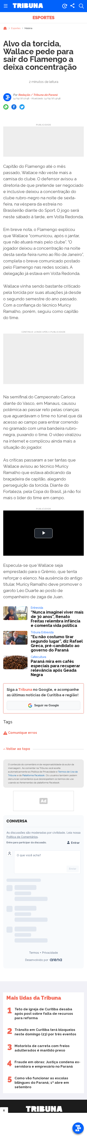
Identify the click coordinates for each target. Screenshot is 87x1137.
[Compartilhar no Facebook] (14, 107)
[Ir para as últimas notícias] (65, 6)
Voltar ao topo (18, 749)
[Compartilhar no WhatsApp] (5, 107)
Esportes (43, 17)
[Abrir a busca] (81, 6)
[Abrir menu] (6, 6)
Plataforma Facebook (33, 775)
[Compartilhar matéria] (72, 6)
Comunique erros (22, 733)
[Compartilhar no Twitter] (22, 107)
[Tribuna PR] (44, 1109)
